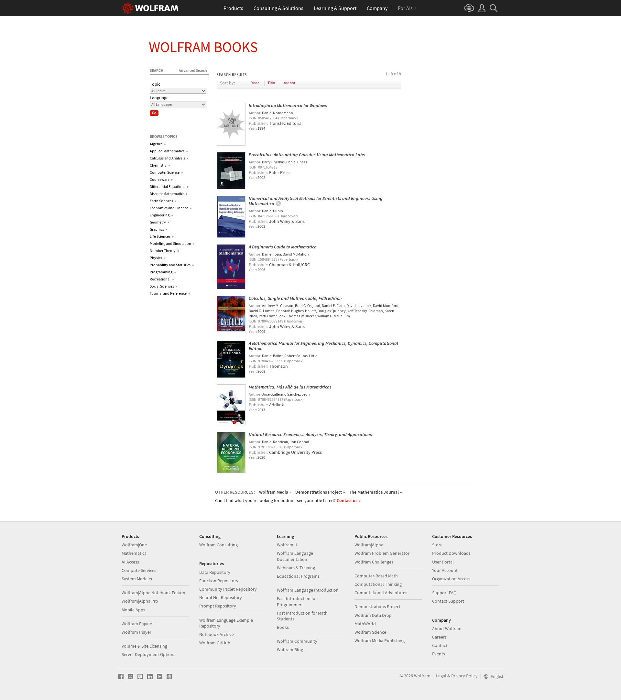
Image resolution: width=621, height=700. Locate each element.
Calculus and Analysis (169, 158)
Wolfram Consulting (218, 545)
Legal (441, 676)
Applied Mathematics (169, 150)
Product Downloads (451, 553)
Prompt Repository (217, 606)
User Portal (443, 562)
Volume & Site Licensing (144, 646)
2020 (261, 457)
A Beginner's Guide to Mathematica (283, 247)
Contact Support (448, 601)
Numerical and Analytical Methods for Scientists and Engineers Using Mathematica (316, 200)
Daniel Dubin (272, 210)
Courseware (161, 179)
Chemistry (160, 165)
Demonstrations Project (377, 606)
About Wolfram (447, 628)
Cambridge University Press (295, 452)
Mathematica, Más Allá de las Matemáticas (290, 387)
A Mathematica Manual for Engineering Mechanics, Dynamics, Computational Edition (323, 345)
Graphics (158, 229)
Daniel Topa (271, 254)
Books (283, 627)
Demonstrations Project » (320, 492)
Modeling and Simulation (172, 243)
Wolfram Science (370, 632)
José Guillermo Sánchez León (286, 394)
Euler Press (279, 172)
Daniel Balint (272, 355)
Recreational (162, 279)
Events (438, 654)
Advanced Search (193, 70)
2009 (261, 331)
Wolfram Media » (275, 492)
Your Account (445, 570)
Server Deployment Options (148, 654)
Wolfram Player (136, 632)
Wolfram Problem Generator (381, 553)
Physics (157, 257)
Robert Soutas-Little (300, 355)
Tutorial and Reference (170, 293)
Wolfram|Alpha (368, 545)
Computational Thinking (378, 584)
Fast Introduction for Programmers (297, 601)
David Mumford (385, 305)
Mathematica (134, 553)
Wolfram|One (134, 545)
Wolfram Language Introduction (308, 590)
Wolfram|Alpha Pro (140, 601)
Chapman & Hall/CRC (289, 265)
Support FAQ (444, 593)
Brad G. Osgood (307, 305)
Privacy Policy (464, 676)
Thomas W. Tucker (301, 315)
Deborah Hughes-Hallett (296, 310)
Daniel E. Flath (333, 305)
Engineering (161, 215)
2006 (261, 269)
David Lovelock (358, 305)
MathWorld (365, 624)
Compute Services (139, 570)
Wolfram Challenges (373, 562)
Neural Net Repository (220, 597)
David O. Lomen (262, 310)
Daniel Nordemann (277, 112)
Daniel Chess (296, 161)
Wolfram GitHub (214, 643)
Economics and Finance (170, 207)
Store (437, 545)
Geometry (159, 222)
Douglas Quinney (332, 310)
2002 (261, 177)
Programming (163, 271)
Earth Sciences (163, 200)
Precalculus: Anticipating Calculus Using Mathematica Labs (307, 155)
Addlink (276, 405)
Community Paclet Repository (228, 589)
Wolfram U (287, 545)
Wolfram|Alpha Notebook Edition (153, 593)
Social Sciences (163, 286)
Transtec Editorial (286, 123)
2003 (261, 226)
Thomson (278, 366)
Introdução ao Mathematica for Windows (288, 105)
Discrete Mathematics (169, 193)
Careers (439, 637)
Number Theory (164, 250)
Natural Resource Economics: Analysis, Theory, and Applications (310, 434)
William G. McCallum (333, 315)
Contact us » (348, 500)
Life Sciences (162, 236)
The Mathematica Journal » (375, 492)
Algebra (158, 143)
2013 (261, 409)
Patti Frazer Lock (272, 315)
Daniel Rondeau (275, 441)
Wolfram (422, 676)
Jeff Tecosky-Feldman (365, 310)
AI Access (130, 562)
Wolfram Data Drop (373, 615)
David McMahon (296, 254)
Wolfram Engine (137, 624)
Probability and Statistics (172, 264)
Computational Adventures (380, 593)
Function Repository (218, 581)
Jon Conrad (299, 441)
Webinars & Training (296, 568)
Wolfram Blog (290, 649)
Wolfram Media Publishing (379, 640)
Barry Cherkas (273, 161)
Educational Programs (298, 576)
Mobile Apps (133, 610)
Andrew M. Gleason (277, 305)
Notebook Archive (216, 634)
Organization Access (451, 579)
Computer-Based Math (376, 576)
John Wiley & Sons (287, 221)
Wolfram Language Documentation (295, 556)
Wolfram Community (297, 641)
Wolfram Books (203, 47)
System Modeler (137, 579)
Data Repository (214, 572)
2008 (261, 371)
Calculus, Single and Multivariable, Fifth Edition (295, 298)
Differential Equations (169, 186)
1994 (261, 128)
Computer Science (166, 172)
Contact (439, 645)
